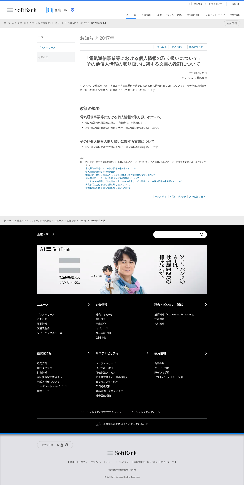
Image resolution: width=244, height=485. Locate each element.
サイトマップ (167, 462)
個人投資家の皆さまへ (49, 377)
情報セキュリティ (78, 462)
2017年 (83, 22)
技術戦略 (160, 319)
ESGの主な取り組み (107, 381)
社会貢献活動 (103, 333)
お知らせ (72, 22)
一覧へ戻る (161, 47)
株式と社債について (48, 381)
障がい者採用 (162, 372)
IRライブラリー (46, 368)
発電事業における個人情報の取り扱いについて (107, 184)
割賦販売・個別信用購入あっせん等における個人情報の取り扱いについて (120, 174)
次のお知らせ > (197, 47)
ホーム (11, 22)
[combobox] (175, 234)
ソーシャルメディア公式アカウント (101, 412)
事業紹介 (101, 323)
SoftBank (21, 10)
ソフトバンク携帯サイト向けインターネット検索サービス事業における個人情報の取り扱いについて (133, 181)
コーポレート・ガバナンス (52, 386)
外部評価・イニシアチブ (109, 391)
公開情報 (101, 337)
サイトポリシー (123, 462)
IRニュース (43, 391)
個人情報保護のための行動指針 (100, 171)
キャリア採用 (162, 368)
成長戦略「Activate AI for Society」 (175, 314)
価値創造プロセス (106, 372)
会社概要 (101, 319)
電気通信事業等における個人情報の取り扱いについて (111, 168)
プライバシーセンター (101, 462)
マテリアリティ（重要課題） (112, 377)
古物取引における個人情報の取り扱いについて (107, 187)
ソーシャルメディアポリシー (146, 412)
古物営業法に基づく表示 (146, 462)
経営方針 (42, 363)
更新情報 (42, 323)
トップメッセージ (106, 363)
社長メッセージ (104, 314)
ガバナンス (102, 328)
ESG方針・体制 (104, 368)
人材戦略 (160, 323)
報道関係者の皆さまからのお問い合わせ (125, 424)
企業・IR (22, 22)
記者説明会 (43, 328)
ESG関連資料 (103, 386)
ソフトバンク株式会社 (40, 22)
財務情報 (42, 372)
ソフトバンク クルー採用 (169, 377)
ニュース (59, 22)
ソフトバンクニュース (49, 333)
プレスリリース (47, 47)
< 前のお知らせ (178, 47)
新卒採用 (160, 363)
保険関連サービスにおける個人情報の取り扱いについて (112, 178)
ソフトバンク (122, 452)
